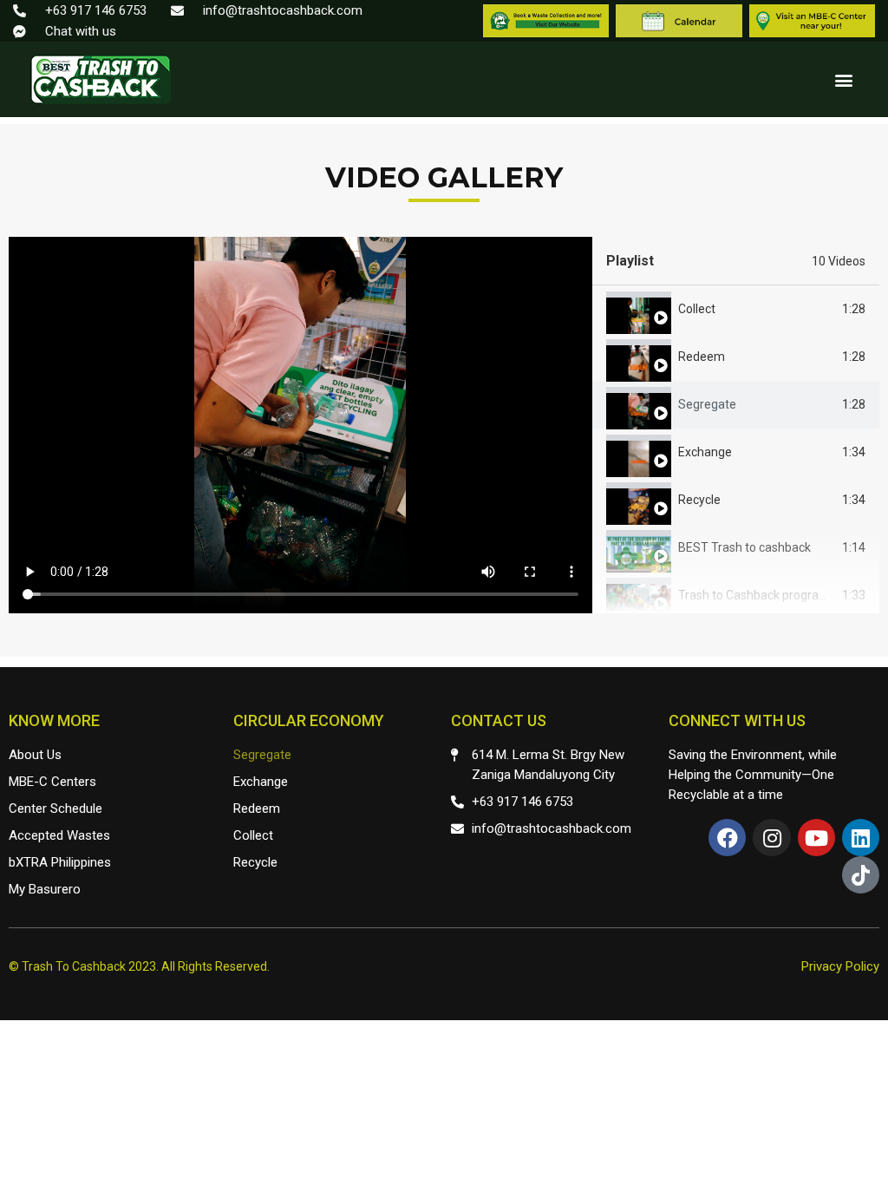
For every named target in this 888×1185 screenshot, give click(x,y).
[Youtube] (816, 837)
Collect (696, 309)
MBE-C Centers (52, 781)
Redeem (701, 356)
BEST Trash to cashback (744, 547)
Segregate (707, 404)
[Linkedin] (860, 837)
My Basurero (45, 889)
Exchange (705, 452)
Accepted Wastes (59, 835)
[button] (843, 79)
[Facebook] (727, 837)
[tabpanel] (300, 425)
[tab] (735, 309)
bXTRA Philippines (60, 862)
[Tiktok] (860, 875)
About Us (35, 755)
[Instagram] (771, 837)
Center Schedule (55, 808)
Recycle (699, 500)
